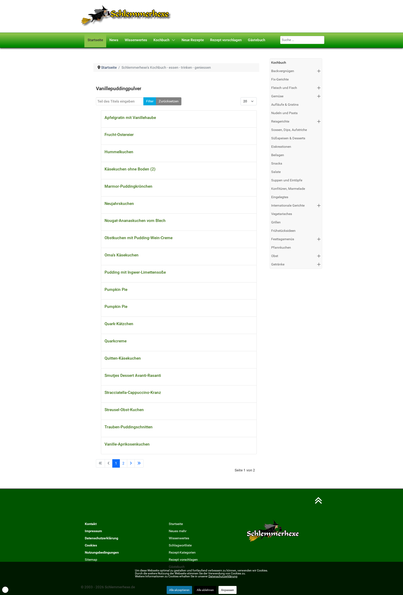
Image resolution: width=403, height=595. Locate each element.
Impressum (93, 531)
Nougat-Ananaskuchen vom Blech (135, 220)
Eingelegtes (279, 197)
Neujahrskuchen (119, 203)
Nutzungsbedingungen (102, 552)
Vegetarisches (281, 214)
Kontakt (91, 524)
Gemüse (277, 96)
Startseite (176, 524)
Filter (149, 101)
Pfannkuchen (281, 247)
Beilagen (277, 155)
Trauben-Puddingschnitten (129, 427)
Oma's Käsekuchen (122, 255)
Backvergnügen (282, 71)
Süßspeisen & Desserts (288, 138)
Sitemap (91, 560)
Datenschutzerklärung (101, 538)
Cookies (91, 545)
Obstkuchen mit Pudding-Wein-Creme (139, 237)
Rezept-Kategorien (182, 552)
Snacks (276, 163)
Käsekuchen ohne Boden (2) (130, 169)
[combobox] (302, 40)
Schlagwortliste (180, 545)
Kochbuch (278, 63)
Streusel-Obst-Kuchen (124, 409)
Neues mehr (177, 531)
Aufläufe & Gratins (284, 105)
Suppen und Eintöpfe (286, 180)
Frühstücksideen (283, 231)
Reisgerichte (280, 121)
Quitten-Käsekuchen (123, 358)
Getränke (277, 264)
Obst (274, 256)
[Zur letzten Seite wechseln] (139, 463)
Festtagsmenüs (282, 239)
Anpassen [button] (227, 590)
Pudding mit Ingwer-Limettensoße (135, 272)
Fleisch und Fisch (284, 88)
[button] (319, 71)
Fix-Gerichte (280, 79)
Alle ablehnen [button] (205, 590)
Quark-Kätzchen (119, 323)
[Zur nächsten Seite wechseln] (131, 463)
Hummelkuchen (119, 151)
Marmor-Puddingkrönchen (128, 186)
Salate (276, 172)
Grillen (276, 222)
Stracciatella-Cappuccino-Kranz (133, 392)
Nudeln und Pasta (284, 113)
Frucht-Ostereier (119, 134)
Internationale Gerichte (288, 205)
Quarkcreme (116, 341)
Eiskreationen (281, 147)
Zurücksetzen (169, 101)
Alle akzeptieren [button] (179, 590)
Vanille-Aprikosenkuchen (127, 444)
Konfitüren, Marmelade (288, 189)
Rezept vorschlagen (183, 560)
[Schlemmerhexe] (126, 16)
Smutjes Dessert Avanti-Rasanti (133, 375)
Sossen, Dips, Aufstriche (289, 130)
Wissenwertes (179, 538)
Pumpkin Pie (116, 289)
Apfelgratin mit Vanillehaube (130, 117)
